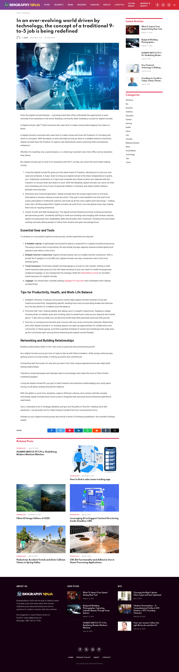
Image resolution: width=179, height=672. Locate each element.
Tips (127, 158)
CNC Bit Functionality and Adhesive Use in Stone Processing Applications (92, 561)
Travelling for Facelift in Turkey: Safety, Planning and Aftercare (151, 79)
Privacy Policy (83, 657)
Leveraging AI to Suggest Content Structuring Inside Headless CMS (94, 519)
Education (129, 116)
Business (81, 5)
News (70, 5)
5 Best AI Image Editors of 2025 (33, 518)
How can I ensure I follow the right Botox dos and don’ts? (146, 624)
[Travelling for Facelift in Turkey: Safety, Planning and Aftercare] (132, 81)
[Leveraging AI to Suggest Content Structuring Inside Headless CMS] (94, 498)
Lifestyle (119, 5)
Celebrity (59, 5)
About (97, 657)
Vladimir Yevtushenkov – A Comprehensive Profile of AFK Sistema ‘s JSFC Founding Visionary (146, 609)
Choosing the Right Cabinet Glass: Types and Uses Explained (147, 594)
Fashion (94, 5)
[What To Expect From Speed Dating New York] (132, 30)
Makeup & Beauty (145, 5)
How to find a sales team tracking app (90, 479)
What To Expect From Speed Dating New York (151, 28)
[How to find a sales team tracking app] (94, 459)
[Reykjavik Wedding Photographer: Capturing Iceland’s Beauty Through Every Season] (132, 43)
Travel (128, 162)
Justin (26, 38)
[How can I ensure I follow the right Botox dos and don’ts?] (124, 626)
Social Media (131, 5)
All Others (129, 100)
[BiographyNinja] (22, 5)
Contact (107, 657)
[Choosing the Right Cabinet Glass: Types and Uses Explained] (124, 595)
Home (47, 5)
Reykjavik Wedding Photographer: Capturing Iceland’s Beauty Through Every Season (150, 41)
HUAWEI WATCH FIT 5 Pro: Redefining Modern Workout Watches (36, 453)
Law (127, 135)
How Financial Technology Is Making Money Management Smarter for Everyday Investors (150, 66)
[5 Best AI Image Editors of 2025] (41, 498)
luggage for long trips (74, 281)
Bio (127, 104)
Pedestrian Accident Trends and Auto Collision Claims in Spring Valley (40, 561)
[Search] (174, 5)
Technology (26, 13)
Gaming (129, 123)
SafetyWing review (89, 273)
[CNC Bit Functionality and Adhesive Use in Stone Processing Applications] (94, 539)
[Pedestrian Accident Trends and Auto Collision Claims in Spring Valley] (41, 539)
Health (107, 5)
